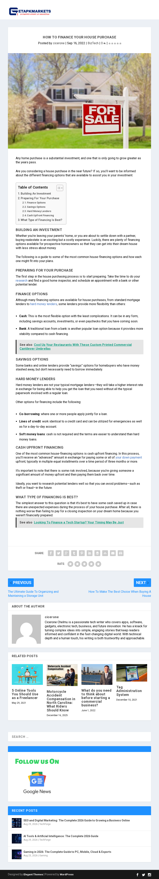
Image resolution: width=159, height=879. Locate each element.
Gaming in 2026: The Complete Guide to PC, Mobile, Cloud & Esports (67, 851)
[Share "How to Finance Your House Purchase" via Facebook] (51, 553)
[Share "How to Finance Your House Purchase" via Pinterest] (82, 553)
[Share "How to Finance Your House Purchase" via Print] (120, 553)
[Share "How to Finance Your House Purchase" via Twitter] (58, 553)
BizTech (93, 43)
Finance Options (36, 202)
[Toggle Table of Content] (58, 188)
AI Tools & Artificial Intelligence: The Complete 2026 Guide (60, 836)
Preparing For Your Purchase (40, 198)
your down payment (129, 457)
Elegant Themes (33, 874)
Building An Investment (36, 193)
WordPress (66, 874)
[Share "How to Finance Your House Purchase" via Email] (113, 553)
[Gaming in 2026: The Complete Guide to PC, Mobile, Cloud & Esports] (17, 854)
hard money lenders (43, 304)
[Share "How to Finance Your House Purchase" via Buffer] (97, 553)
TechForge (45, 824)
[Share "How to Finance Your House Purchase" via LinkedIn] (89, 553)
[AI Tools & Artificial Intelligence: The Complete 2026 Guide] (17, 839)
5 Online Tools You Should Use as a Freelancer (25, 694)
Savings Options (36, 206)
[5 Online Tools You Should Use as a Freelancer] (27, 674)
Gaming (43, 855)
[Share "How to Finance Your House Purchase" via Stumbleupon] (105, 553)
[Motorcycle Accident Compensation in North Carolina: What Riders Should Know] (62, 675)
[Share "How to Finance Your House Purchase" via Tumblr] (74, 553)
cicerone (59, 43)
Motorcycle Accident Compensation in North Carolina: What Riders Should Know (61, 701)
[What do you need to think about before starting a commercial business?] (96, 674)
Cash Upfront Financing (40, 215)
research (22, 280)
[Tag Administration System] (131, 673)
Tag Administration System (129, 690)
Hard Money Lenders (39, 211)
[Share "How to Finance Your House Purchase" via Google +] (66, 553)
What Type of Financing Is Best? (41, 220)
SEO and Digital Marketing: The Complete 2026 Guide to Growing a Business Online (76, 820)
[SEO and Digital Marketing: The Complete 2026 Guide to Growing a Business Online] (17, 823)
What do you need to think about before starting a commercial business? (96, 697)
